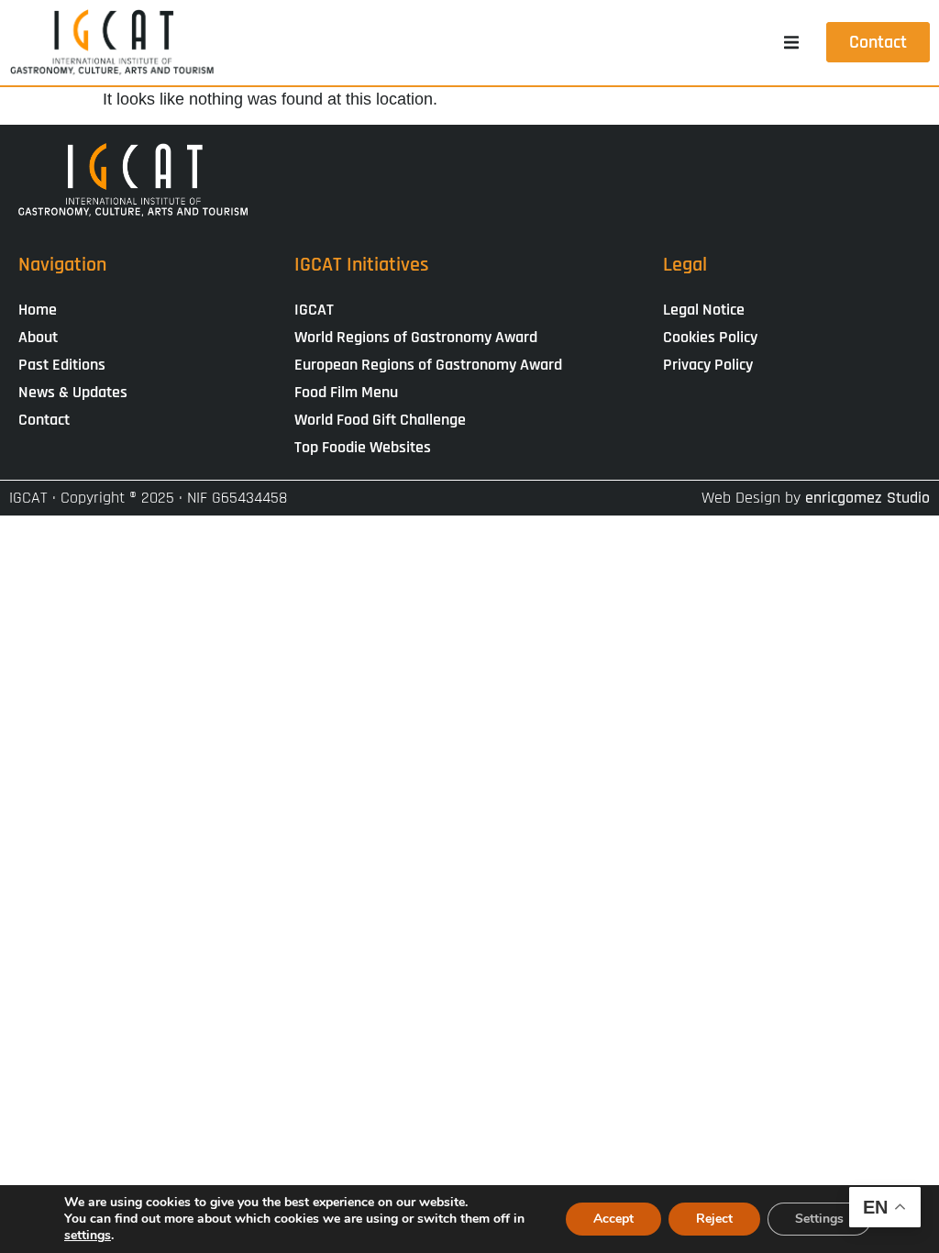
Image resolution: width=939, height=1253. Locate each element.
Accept (613, 1218)
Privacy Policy (708, 364)
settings (87, 1235)
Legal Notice (704, 309)
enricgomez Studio (867, 497)
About (38, 337)
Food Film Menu (346, 392)
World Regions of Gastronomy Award (415, 337)
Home (37, 309)
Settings (819, 1218)
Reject (714, 1218)
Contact (44, 419)
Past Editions (61, 364)
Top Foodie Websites (362, 447)
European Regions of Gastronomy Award (428, 364)
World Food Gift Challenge (380, 419)
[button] (791, 42)
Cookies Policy (710, 337)
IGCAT (314, 309)
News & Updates (72, 392)
